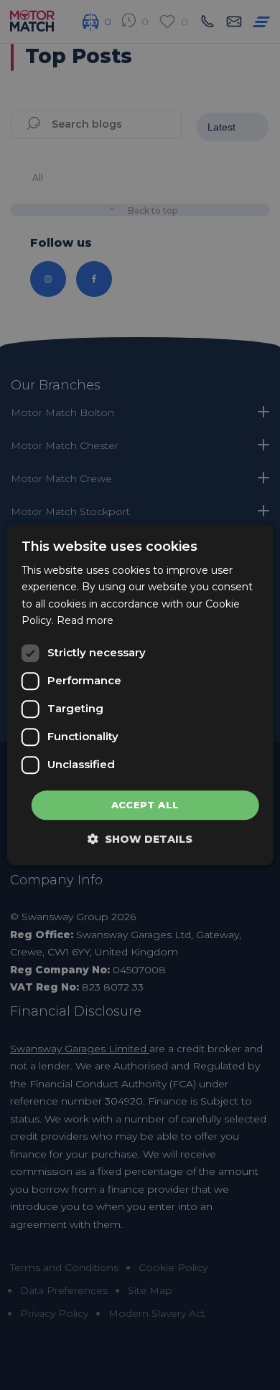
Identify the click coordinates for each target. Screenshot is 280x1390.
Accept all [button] (145, 804)
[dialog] (140, 694)
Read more (85, 620)
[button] (140, 839)
